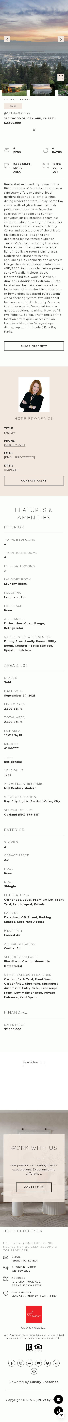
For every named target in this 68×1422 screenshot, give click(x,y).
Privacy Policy (50, 1400)
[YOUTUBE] (38, 1363)
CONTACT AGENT (34, 480)
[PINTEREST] (47, 1363)
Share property (34, 346)
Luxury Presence (44, 1382)
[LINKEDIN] (29, 1363)
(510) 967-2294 (14, 445)
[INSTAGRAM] (20, 1363)
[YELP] (56, 1363)
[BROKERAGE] (34, 1371)
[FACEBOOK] (11, 1363)
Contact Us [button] (34, 1187)
